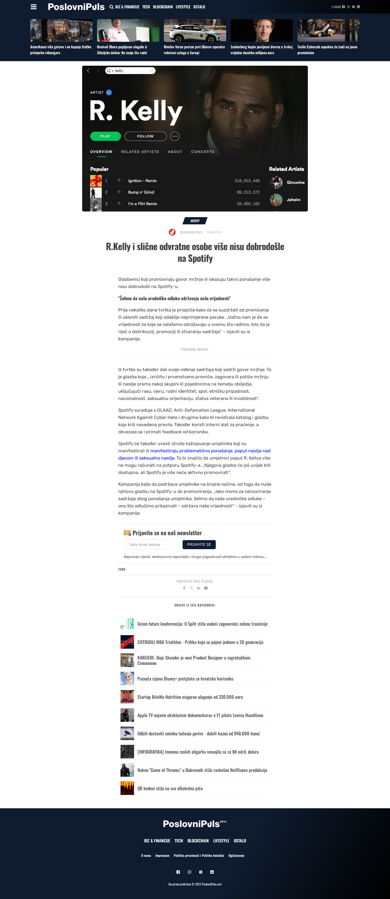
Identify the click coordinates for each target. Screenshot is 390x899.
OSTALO (199, 6)
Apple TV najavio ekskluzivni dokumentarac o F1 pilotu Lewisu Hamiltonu (200, 715)
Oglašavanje (236, 855)
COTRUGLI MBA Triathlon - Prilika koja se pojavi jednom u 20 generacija (200, 642)
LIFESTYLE (183, 6)
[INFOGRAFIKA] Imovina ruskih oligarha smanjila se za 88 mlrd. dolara (198, 751)
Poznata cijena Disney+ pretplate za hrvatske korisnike (185, 678)
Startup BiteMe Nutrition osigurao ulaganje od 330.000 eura (190, 696)
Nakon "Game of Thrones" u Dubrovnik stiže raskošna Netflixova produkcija (202, 770)
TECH (146, 6)
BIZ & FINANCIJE (127, 6)
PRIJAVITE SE (199, 544)
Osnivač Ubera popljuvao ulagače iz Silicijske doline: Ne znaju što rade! (122, 49)
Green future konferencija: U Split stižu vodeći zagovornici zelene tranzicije (202, 623)
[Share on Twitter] (191, 588)
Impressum (162, 855)
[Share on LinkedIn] (198, 588)
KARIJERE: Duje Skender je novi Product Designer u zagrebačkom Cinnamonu (193, 660)
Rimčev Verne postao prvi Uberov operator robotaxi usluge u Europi (194, 49)
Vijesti (195, 220)
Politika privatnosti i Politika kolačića (199, 855)
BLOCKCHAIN (163, 6)
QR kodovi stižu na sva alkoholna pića (170, 788)
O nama (336, 6)
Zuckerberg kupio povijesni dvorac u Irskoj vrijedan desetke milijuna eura (261, 49)
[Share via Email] (205, 588)
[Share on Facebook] (184, 588)
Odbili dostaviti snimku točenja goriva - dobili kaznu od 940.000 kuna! (198, 733)
